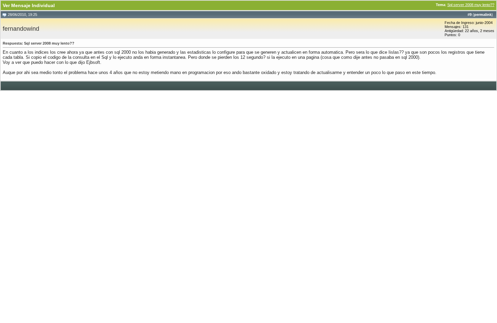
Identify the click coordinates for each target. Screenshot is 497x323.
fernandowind (21, 28)
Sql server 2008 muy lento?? (470, 5)
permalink (483, 15)
